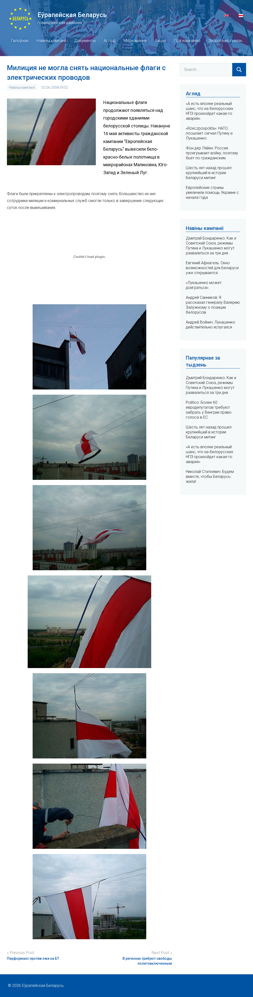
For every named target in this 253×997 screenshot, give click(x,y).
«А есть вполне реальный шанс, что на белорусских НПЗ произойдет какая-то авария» (209, 111)
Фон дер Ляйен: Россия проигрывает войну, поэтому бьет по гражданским (212, 153)
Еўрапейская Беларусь (72, 15)
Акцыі (160, 40)
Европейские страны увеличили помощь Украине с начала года (212, 192)
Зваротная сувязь (225, 40)
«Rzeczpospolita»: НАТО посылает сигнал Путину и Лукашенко (209, 133)
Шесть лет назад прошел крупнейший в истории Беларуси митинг (209, 172)
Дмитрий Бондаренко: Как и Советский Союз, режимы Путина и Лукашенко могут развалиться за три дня (211, 245)
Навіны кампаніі (51, 40)
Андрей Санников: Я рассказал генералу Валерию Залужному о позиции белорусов (213, 305)
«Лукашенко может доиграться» (204, 285)
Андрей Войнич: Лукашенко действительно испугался (210, 324)
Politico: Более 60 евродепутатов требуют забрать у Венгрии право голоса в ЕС (209, 410)
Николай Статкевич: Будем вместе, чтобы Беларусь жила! (210, 476)
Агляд (109, 40)
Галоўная (19, 40)
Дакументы (85, 40)
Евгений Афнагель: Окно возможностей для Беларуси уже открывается (212, 268)
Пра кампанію (187, 40)
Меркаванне (135, 40)
